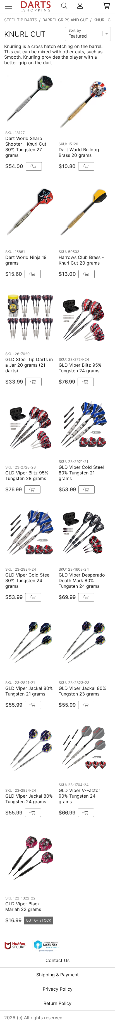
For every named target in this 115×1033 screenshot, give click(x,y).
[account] (80, 6)
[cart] (106, 6)
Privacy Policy (58, 989)
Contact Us (57, 960)
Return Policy (57, 1003)
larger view (39, 119)
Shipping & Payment (57, 974)
